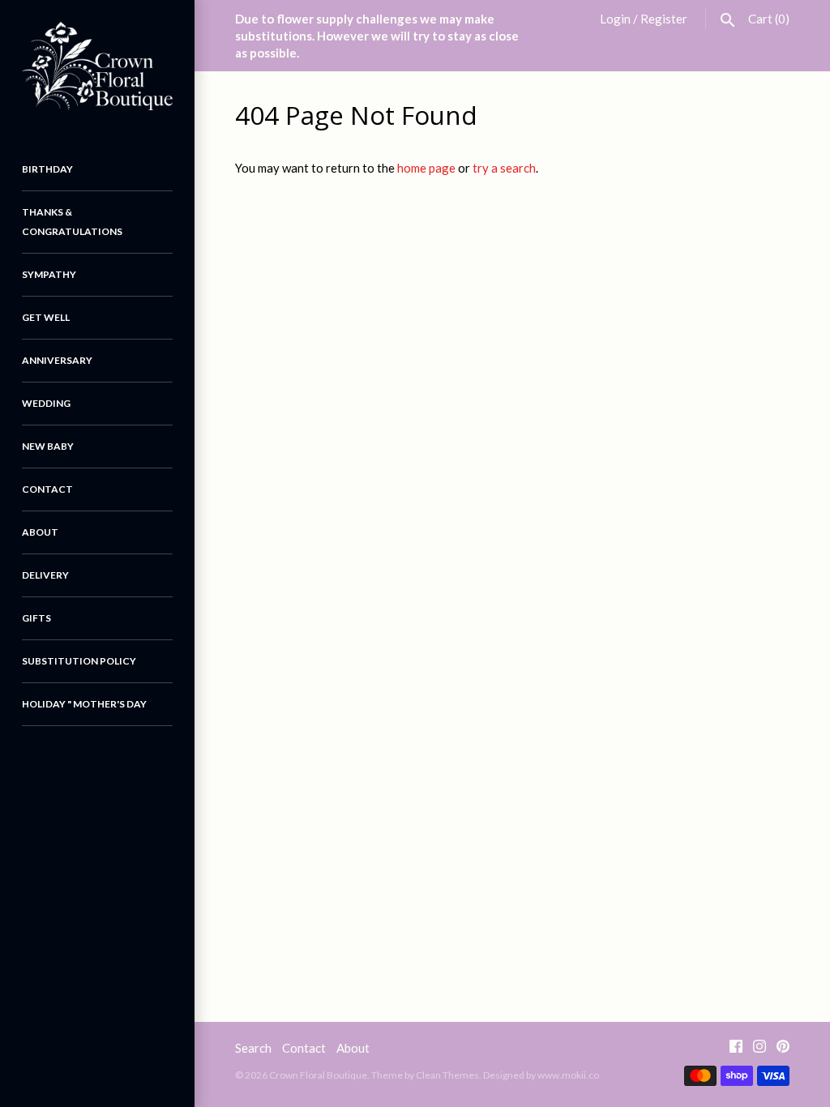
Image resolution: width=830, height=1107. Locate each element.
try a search (504, 167)
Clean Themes (447, 1075)
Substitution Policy (79, 661)
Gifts (36, 618)
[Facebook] (735, 1049)
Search (253, 1048)
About (40, 532)
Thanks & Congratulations (72, 221)
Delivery (45, 575)
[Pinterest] (783, 1049)
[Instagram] (759, 1049)
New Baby (48, 446)
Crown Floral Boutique (318, 1075)
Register (663, 18)
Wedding (46, 403)
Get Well (46, 317)
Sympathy (49, 274)
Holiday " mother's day (84, 704)
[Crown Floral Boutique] (97, 66)
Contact (47, 489)
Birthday (47, 169)
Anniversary (57, 360)
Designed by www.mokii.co (541, 1075)
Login (615, 18)
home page (426, 167)
